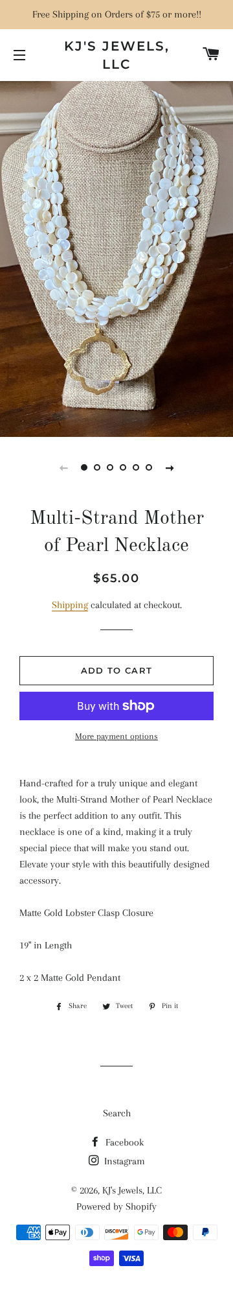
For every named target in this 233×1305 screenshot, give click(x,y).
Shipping (70, 605)
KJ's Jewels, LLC (117, 55)
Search (117, 1113)
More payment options (116, 736)
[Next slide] (169, 467)
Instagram (123, 1161)
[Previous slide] (63, 467)
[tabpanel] (116, 257)
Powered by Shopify (116, 1206)
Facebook (123, 1142)
